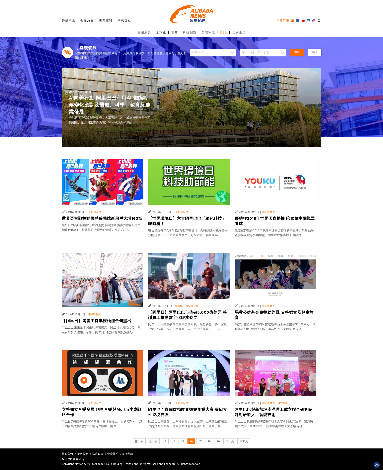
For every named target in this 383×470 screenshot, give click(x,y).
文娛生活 (239, 32)
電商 (174, 32)
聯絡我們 (82, 453)
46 (191, 441)
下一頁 (230, 441)
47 (200, 441)
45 (182, 441)
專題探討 (106, 21)
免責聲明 (112, 453)
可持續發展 (101, 92)
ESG (223, 32)
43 (164, 441)
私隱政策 (97, 453)
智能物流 (208, 32)
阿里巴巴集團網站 (73, 459)
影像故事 (87, 21)
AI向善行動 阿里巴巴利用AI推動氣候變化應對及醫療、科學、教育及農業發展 (109, 105)
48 (209, 441)
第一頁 (139, 441)
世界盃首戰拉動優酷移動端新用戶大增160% (102, 218)
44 (173, 441)
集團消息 (144, 32)
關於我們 (67, 453)
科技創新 (189, 32)
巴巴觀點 (124, 21)
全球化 (161, 32)
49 (218, 441)
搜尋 (297, 52)
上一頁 (153, 441)
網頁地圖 (128, 453)
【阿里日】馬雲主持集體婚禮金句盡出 (96, 320)
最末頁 (244, 441)
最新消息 (68, 21)
